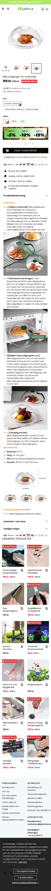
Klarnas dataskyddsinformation (13, 818)
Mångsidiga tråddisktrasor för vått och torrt (35, 764)
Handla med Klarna (11, 813)
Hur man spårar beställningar (9, 797)
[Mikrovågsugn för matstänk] (25, 38)
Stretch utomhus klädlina (7, 649)
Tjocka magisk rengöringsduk (10, 571)
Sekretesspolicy (35, 802)
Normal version (12, 103)
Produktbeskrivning (14, 195)
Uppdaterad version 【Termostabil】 (22, 109)
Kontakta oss (8, 787)
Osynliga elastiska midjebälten (9, 763)
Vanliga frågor (11, 528)
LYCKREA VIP (9, 157)
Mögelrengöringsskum (39, 684)
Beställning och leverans (35, 788)
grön (14, 121)
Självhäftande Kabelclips (35, 571)
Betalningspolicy (35, 806)
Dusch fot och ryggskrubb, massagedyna (10, 687)
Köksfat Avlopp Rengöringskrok (35, 724)
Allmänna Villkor (35, 798)
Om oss (5, 791)
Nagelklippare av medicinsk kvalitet (34, 611)
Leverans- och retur (14, 521)
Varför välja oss (9, 802)
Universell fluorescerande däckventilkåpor (36, 649)
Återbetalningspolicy (37, 794)
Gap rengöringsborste (12, 609)
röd (23, 121)
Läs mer (22, 862)
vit (6, 121)
